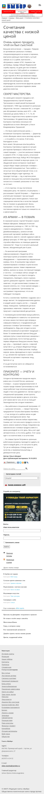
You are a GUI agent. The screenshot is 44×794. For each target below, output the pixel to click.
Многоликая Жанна (10, 622)
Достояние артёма (9, 676)
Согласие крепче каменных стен (14, 580)
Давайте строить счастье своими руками (17, 633)
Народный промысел (10, 681)
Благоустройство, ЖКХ (10, 705)
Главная (4, 18)
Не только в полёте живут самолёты (15, 618)
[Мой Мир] (25, 462)
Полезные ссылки (10, 561)
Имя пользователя (11, 527)
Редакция (5, 656)
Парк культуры (15, 596)
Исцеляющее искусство (11, 593)
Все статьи (6, 673)
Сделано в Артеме (15, 583)
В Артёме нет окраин (10, 574)
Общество (6, 736)
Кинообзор (6, 728)
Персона (5, 697)
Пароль (6, 535)
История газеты (8, 654)
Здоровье (5, 715)
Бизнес (4, 710)
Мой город (19, 18)
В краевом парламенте (11, 707)
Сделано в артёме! (9, 678)
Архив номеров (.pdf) (17, 485)
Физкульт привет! (8, 726)
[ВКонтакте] (18, 462)
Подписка (5, 665)
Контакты (5, 662)
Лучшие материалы (9, 731)
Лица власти (7, 699)
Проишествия (7, 720)
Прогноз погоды (9, 554)
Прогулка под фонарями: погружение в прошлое (20, 614)
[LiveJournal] (27, 462)
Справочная (6, 667)
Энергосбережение (9, 686)
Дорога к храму (8, 713)
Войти (6, 547)
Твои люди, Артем (9, 694)
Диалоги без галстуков (10, 702)
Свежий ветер (7, 718)
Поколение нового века (11, 689)
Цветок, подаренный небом (12, 637)
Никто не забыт (15, 589)
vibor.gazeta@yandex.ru (11, 766)
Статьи (11, 18)
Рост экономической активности (14, 630)
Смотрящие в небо (9, 600)
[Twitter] (20, 462)
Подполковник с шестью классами (15, 587)
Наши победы (7, 659)
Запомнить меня (12, 542)
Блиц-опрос (6, 684)
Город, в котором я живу (11, 626)
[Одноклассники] (23, 462)
